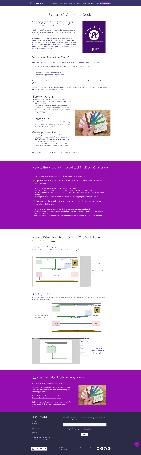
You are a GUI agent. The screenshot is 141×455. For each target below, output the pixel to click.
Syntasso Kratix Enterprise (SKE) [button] (41, 437)
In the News (35, 428)
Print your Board (50, 152)
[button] (55, 3)
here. (53, 241)
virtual (47, 106)
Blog (33, 427)
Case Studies (35, 422)
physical (55, 106)
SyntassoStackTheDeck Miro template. (46, 398)
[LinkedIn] (98, 448)
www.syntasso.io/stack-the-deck (51, 190)
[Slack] (109, 448)
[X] (101, 448)
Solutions (34, 423)
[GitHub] (105, 448)
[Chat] (136, 444)
